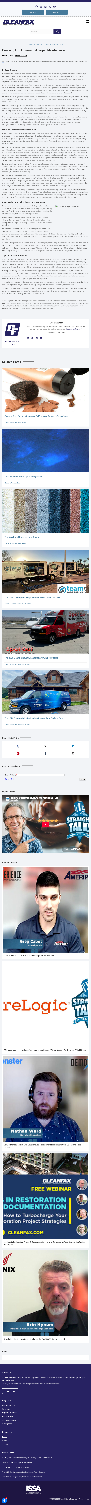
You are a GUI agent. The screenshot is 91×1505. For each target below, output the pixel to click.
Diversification (56, 45)
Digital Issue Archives (9, 1413)
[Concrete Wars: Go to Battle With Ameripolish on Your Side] (45, 912)
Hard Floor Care (26, 604)
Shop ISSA (6, 1444)
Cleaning (24, 423)
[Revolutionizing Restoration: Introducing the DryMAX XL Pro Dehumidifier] (45, 1296)
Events (4, 1437)
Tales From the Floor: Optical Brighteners (23, 476)
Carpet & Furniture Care (38, 45)
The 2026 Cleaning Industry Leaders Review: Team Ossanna (32, 597)
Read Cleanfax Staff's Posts (12, 342)
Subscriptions (7, 1424)
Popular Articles (7, 1416)
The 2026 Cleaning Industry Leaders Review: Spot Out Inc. (31, 657)
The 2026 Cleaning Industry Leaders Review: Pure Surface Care (33, 718)
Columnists (6, 1409)
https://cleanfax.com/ (73, 329)
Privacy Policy (84, 1499)
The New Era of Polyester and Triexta (21, 537)
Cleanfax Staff (21, 56)
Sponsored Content (9, 1420)
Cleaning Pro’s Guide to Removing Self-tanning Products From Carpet (36, 416)
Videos (4, 1441)
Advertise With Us (8, 1405)
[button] (36, 6)
